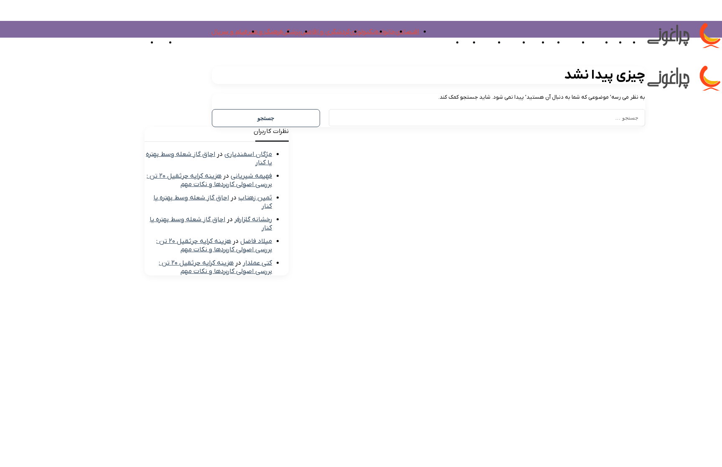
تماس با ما (666, 154)
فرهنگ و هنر (264, 32)
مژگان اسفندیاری (248, 154)
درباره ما (634, 154)
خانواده (385, 32)
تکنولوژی (362, 32)
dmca (695, 154)
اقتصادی (407, 32)
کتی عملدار (257, 263)
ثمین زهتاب (255, 198)
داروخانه (589, 42)
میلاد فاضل (256, 241)
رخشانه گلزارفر (253, 219)
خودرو (460, 42)
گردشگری (565, 42)
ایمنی (444, 42)
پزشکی (291, 32)
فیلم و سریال (229, 32)
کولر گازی (505, 42)
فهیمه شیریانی (251, 176)
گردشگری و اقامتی (325, 32)
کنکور (545, 42)
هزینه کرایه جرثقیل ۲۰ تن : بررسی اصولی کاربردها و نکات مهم (209, 180)
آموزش (527, 42)
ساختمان (480, 42)
